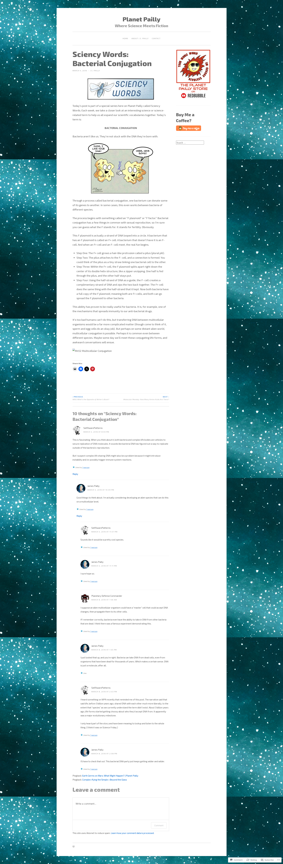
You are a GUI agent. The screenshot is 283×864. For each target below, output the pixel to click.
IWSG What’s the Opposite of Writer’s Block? (91, 398)
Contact (156, 38)
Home (125, 38)
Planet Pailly (141, 19)
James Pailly (93, 486)
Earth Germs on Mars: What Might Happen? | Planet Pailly (110, 775)
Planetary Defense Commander (106, 595)
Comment (158, 825)
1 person (85, 467)
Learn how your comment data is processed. (132, 833)
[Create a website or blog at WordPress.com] (74, 847)
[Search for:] (190, 142)
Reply (75, 474)
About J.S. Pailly (140, 38)
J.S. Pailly (95, 70)
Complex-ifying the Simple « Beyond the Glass (104, 779)
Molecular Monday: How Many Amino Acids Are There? (146, 398)
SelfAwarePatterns (93, 428)
